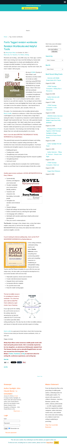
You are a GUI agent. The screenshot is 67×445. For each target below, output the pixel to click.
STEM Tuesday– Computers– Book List (52, 164)
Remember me (14, 428)
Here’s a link (7, 331)
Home (5, 36)
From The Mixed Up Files (33, 21)
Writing (27, 54)
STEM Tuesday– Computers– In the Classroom (51, 107)
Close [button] (56, 442)
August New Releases (53, 171)
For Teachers (14, 54)
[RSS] (44, 9)
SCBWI (33, 72)
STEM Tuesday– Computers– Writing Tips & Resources (53, 89)
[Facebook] (41, 9)
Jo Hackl (16, 396)
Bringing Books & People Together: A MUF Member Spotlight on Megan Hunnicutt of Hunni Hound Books (54, 133)
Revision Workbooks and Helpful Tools (20, 48)
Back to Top (39, 376)
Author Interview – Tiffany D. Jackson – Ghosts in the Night (54, 154)
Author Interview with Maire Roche (52, 98)
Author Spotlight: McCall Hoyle (53, 145)
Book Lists (7, 54)
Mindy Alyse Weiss (11, 52)
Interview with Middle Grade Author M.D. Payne (53, 79)
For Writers (21, 54)
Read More (49, 442)
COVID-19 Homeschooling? (33, 5)
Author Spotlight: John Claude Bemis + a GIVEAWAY (12, 391)
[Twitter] (39, 9)
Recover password (10, 432)
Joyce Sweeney (12, 305)
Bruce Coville (7, 113)
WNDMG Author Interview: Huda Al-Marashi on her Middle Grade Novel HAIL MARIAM (54, 119)
